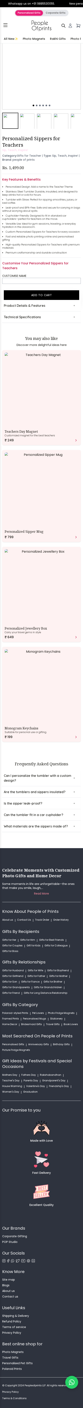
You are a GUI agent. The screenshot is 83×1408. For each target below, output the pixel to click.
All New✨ (11, 39)
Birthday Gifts (61, 1044)
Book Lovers (71, 1024)
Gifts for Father (36, 976)
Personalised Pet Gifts (17, 1363)
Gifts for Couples (12, 945)
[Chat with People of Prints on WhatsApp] (71, 1382)
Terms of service (14, 1327)
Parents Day (31, 1080)
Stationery (56, 1018)
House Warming (12, 1086)
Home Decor (9, 1024)
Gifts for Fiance (30, 981)
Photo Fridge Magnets (61, 1013)
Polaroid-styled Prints (15, 1013)
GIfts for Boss (10, 951)
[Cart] (78, 25)
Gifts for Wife (35, 970)
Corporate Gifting (14, 1236)
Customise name (14, 276)
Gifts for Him (27, 940)
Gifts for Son (9, 981)
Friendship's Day (59, 1086)
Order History (61, 919)
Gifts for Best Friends (51, 940)
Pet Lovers (38, 1013)
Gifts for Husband (13, 970)
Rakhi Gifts (58, 39)
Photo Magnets (34, 39)
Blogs (5, 1285)
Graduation (30, 1091)
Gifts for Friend (11, 993)
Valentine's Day (35, 1086)
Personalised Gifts (13, 1044)
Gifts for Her (9, 940)
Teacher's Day (11, 1080)
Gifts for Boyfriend (58, 970)
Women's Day (10, 1091)
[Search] (63, 26)
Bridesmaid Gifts (31, 1024)
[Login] (70, 25)
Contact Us (24, 919)
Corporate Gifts (55, 12)
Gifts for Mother (58, 976)
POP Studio (10, 1242)
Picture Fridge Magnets (16, 1050)
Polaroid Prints (12, 1369)
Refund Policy (11, 1321)
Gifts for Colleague (56, 945)
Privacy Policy (11, 1333)
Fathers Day (28, 1075)
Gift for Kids (33, 945)
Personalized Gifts (29, 12)
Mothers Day (9, 1075)
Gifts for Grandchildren (48, 987)
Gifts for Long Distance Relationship (45, 993)
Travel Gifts (53, 1024)
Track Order (42, 919)
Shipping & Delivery (15, 1316)
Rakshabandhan (50, 1075)
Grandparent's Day (53, 1080)
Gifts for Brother (53, 981)
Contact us (10, 1297)
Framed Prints (10, 1018)
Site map (8, 1280)
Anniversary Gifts (38, 1044)
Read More (41, 894)
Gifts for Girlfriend (12, 976)
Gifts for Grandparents (16, 987)
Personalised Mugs (34, 1018)
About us (7, 919)
